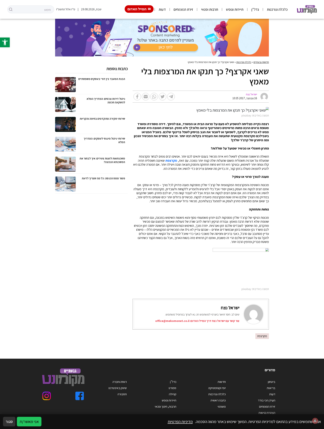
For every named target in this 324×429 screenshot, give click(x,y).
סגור (9, 421)
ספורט (172, 388)
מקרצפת (171, 161)
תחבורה (122, 394)
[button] (5, 42)
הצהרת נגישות (267, 413)
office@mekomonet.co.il (172, 321)
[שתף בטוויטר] (162, 96)
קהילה (172, 394)
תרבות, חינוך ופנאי (165, 406)
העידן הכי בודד (266, 400)
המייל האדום (137, 9)
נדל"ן (255, 9)
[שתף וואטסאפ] (154, 96)
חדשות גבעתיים (261, 62)
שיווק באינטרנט (117, 388)
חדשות (222, 382)
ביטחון (271, 382)
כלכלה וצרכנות (277, 9)
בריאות (271, 388)
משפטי (222, 406)
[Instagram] (46, 396)
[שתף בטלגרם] (171, 96)
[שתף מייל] (145, 96)
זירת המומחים (183, 9)
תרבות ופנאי (209, 9)
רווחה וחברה (119, 382)
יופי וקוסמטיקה (217, 388)
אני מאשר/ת (29, 421)
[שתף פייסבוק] (137, 96)
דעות (162, 9)
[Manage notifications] (315, 421)
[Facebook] (79, 396)
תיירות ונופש (234, 9)
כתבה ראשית (218, 400)
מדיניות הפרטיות (180, 421)
